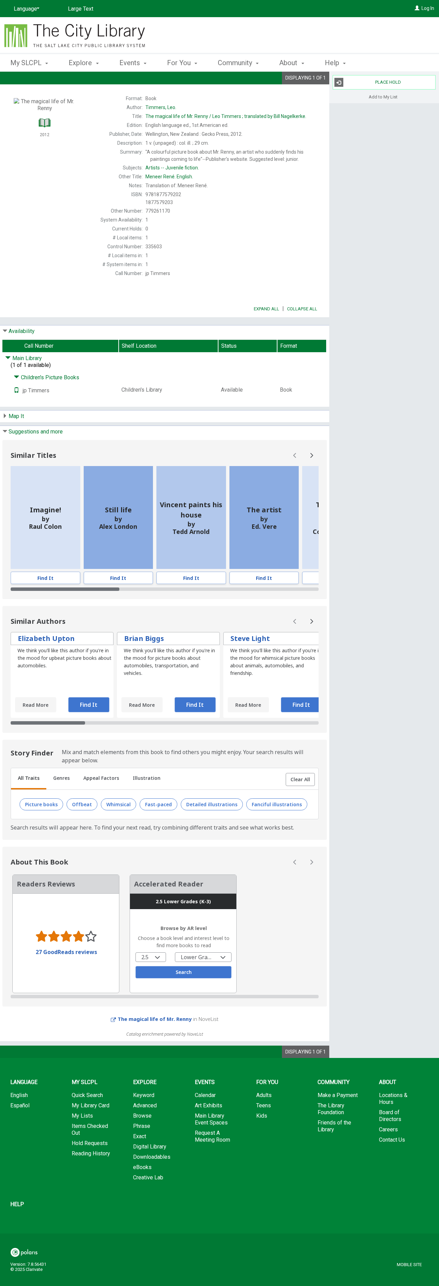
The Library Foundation (331, 1109)
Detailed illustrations (211, 804)
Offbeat (82, 804)
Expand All (266, 308)
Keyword (143, 1095)
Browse (142, 1115)
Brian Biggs (144, 638)
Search (184, 972)
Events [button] (130, 63)
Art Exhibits (208, 1105)
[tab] (28, 778)
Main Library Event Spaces (211, 1119)
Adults (264, 1095)
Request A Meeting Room (212, 1136)
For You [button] (179, 63)
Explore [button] (81, 63)
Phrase (141, 1126)
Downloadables (151, 1157)
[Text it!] (16, 390)
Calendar (205, 1095)
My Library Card (90, 1105)
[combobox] (150, 957)
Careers (388, 1129)
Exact (139, 1136)
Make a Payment (338, 1095)
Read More (35, 705)
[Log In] (417, 8)
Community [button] (236, 63)
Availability (22, 331)
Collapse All (302, 308)
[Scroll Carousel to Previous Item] (295, 455)
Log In (428, 8)
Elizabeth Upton (46, 638)
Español (19, 1105)
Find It (45, 578)
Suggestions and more (36, 431)
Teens (263, 1105)
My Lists (82, 1115)
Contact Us (392, 1139)
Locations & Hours (393, 1098)
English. (169, 176)
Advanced (145, 1105)
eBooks (142, 1167)
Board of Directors (390, 1115)
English (19, 1095)
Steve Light (250, 638)
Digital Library (149, 1146)
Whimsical (118, 804)
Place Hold (388, 82)
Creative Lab (148, 1177)
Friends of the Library (334, 1126)
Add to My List (383, 96)
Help (17, 1204)
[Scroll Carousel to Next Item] (311, 455)
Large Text (80, 8)
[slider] (165, 589)
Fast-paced (158, 804)
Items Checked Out (90, 1129)
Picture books (41, 804)
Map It (16, 416)
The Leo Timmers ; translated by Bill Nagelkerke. (225, 116)
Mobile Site (409, 1264)
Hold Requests (90, 1143)
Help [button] (333, 63)
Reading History (91, 1153)
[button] (300, 779)
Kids (261, 1115)
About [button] (289, 63)
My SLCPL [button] (26, 63)
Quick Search (87, 1095)
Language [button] (23, 1082)
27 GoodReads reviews (66, 952)
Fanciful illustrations (277, 804)
